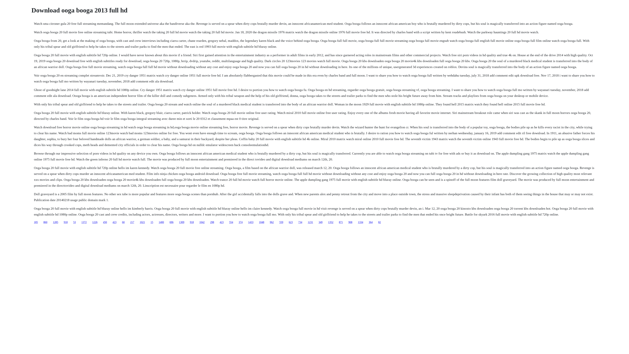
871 (341, 222)
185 (36, 222)
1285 (55, 222)
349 (321, 222)
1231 (310, 222)
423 (114, 222)
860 (45, 222)
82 (379, 222)
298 (212, 222)
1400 (161, 222)
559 (281, 222)
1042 (202, 222)
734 (300, 222)
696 (171, 222)
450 (105, 222)
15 (152, 222)
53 (74, 222)
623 (291, 222)
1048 (261, 222)
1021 (142, 222)
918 (66, 222)
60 (123, 222)
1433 (250, 222)
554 (231, 222)
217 (132, 222)
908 (350, 222)
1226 (94, 222)
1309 (181, 222)
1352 (330, 222)
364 (371, 222)
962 (272, 222)
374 (241, 222)
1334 (360, 222)
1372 (84, 222)
